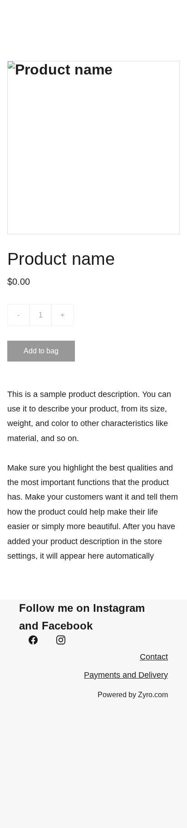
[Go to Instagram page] (60, 640)
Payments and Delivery (126, 674)
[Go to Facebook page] (33, 640)
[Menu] (167, 18)
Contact (154, 656)
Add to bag (41, 351)
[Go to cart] (127, 18)
